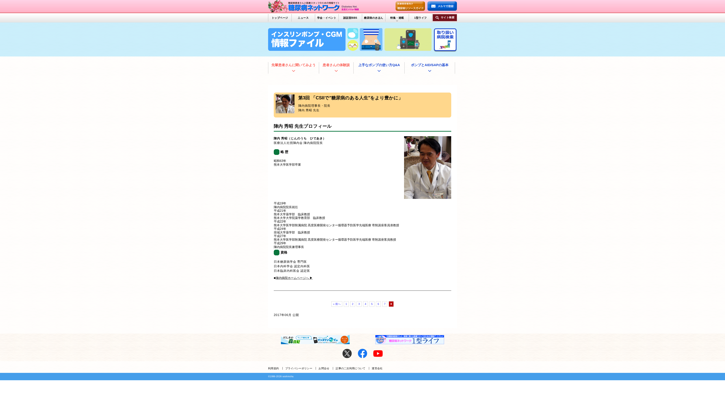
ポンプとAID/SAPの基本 (430, 65)
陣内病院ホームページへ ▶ (294, 278)
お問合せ (324, 368)
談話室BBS (350, 17)
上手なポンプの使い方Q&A (379, 65)
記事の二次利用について (351, 368)
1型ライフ (420, 17)
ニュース (303, 17)
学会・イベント (326, 17)
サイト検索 (447, 17)
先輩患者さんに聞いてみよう (293, 65)
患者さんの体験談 (336, 65)
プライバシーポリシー (298, 368)
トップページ (280, 17)
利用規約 (273, 368)
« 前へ (337, 303)
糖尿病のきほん (373, 17)
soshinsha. (288, 376)
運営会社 (377, 368)
